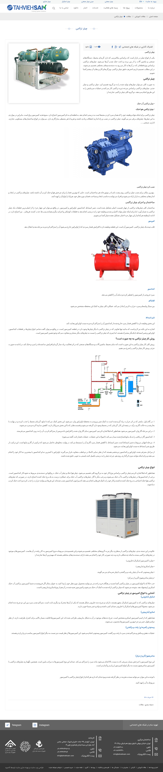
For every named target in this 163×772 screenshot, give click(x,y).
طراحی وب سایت (37, 767)
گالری (86, 767)
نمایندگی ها (115, 767)
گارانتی (133, 767)
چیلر (152, 103)
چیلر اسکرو (47, 1)
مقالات (141, 704)
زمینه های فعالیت (110, 7)
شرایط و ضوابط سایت (55, 767)
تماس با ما (63, 7)
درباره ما (151, 7)
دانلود (75, 7)
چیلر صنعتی (109, 1)
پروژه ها (126, 7)
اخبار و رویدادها (153, 767)
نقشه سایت (79, 767)
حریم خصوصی (68, 767)
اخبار (85, 7)
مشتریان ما (124, 767)
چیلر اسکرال (66, 1)
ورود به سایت (151, 1)
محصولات (139, 7)
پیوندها (93, 767)
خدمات (95, 7)
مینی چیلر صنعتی (87, 1)
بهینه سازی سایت (22, 767)
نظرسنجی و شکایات (103, 767)
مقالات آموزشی (141, 767)
